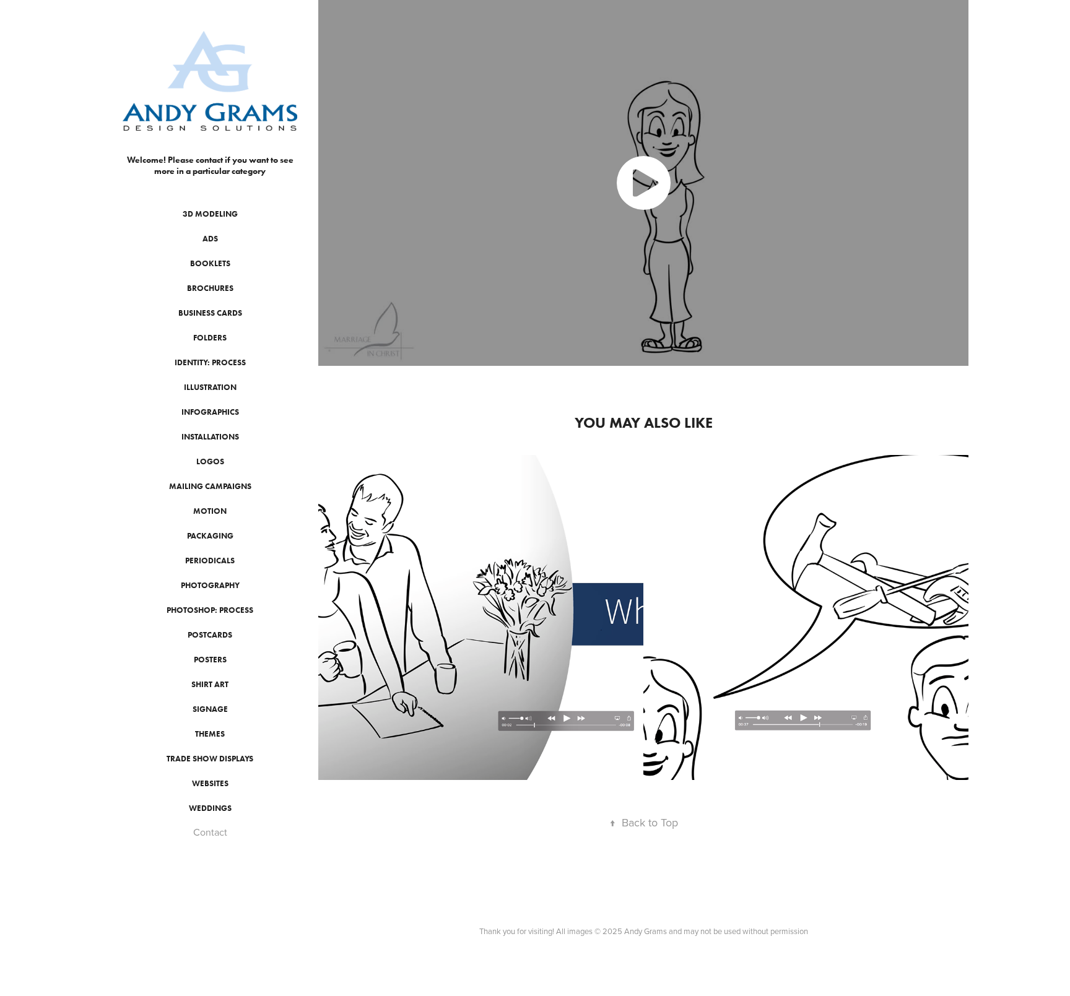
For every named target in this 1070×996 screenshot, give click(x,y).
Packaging (210, 535)
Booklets (210, 263)
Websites (210, 783)
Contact (210, 832)
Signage (210, 709)
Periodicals (210, 560)
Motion (210, 511)
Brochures (210, 288)
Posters (210, 659)
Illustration (210, 387)
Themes (210, 733)
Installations (210, 436)
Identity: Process (210, 362)
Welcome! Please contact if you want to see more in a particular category (211, 165)
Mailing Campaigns (210, 486)
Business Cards (210, 313)
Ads (210, 238)
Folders (210, 337)
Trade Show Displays (210, 758)
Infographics (210, 412)
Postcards (210, 634)
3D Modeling (210, 214)
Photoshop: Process (210, 610)
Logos (210, 461)
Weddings (210, 808)
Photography (210, 585)
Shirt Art (209, 684)
